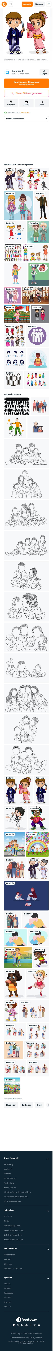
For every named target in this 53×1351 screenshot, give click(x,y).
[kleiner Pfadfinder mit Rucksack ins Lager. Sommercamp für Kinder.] (15, 327)
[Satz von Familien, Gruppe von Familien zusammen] (15, 1298)
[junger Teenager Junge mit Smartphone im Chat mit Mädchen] (14, 351)
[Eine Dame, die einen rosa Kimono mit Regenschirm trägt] (17, 391)
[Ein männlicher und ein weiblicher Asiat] (18, 936)
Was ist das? (25, 113)
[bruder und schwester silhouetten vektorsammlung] (17, 530)
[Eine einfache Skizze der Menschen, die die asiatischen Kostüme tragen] (14, 179)
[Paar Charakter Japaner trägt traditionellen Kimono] (13, 411)
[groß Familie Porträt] (15, 1045)
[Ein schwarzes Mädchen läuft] (12, 1215)
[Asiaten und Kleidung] (35, 283)
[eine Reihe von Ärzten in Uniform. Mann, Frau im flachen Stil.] (15, 460)
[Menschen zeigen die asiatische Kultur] (33, 413)
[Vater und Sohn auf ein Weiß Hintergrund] (34, 551)
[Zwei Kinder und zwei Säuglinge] (17, 306)
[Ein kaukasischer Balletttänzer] (15, 1251)
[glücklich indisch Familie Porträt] (12, 1120)
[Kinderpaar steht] (33, 348)
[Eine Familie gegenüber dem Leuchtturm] (18, 1193)
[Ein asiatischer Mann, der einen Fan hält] (11, 967)
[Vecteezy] (4, 4)
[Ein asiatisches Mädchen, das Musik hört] (35, 1247)
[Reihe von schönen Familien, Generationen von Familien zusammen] (16, 1336)
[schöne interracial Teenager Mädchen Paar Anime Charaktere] (18, 229)
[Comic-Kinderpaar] (14, 285)
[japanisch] (17, 372)
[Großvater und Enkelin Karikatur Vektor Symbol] (15, 573)
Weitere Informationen (15, 119)
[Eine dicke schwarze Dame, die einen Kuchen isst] (31, 1220)
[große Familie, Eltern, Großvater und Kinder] (36, 1316)
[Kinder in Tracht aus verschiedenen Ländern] (15, 202)
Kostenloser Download (26, 83)
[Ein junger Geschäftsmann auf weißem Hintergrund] (11, 258)
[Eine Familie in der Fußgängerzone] (35, 995)
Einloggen (39, 4)
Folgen (44, 74)
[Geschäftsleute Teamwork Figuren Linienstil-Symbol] (36, 481)
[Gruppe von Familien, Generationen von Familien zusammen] (19, 1278)
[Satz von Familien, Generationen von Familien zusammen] (15, 1315)
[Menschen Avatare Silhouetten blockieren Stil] (15, 436)
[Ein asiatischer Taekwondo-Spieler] (31, 964)
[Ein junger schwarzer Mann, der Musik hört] (14, 995)
